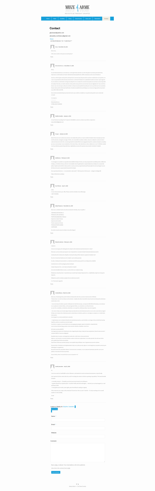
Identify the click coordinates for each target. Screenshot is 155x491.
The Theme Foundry (81, 486)
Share (51, 39)
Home (47, 18)
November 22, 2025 (68, 206)
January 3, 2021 (67, 116)
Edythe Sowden (68, 406)
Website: (54, 433)
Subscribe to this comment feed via (60, 468)
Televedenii (97, 18)
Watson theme (72, 486)
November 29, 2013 (63, 47)
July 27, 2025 (65, 186)
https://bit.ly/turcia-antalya (57, 174)
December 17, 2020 (69, 65)
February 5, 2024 (66, 158)
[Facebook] (76, 484)
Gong (70, 18)
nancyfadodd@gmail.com (57, 122)
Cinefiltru (62, 18)
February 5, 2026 (68, 242)
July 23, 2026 (67, 366)
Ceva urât (88, 18)
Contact (106, 18)
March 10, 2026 (66, 293)
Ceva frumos (78, 18)
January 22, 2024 (64, 134)
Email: (53, 424)
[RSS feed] (78, 484)
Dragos (57, 134)
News (54, 18)
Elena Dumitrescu (59, 65)
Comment (53, 441)
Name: (53, 416)
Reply (51, 56)
